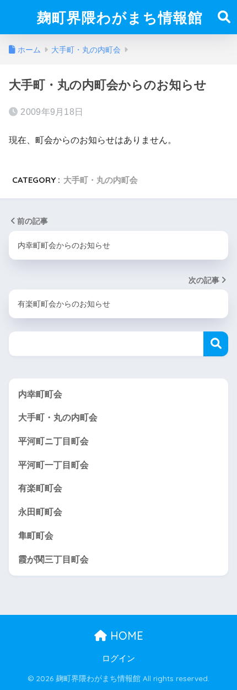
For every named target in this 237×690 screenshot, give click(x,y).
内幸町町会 (40, 394)
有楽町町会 (40, 488)
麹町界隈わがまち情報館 (120, 17)
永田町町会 (40, 512)
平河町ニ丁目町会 (53, 441)
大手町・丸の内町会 (100, 180)
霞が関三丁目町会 (53, 559)
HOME (125, 635)
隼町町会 (35, 535)
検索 (215, 343)
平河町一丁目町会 (53, 465)
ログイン (118, 658)
